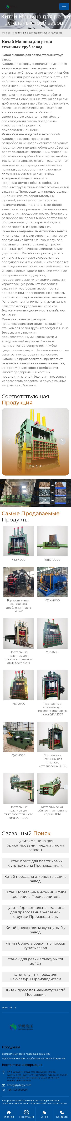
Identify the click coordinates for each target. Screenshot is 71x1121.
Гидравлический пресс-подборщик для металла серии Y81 (33, 1058)
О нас (44, 1114)
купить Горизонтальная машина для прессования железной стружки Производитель (35, 912)
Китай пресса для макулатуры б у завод (35, 930)
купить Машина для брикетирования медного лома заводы (35, 845)
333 (10, 1007)
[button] (62, 441)
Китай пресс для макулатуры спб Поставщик (35, 992)
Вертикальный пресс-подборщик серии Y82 (26, 1054)
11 (15, 1007)
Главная (6, 32)
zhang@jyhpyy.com (19, 1085)
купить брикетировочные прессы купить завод (35, 945)
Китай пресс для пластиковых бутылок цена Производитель (35, 863)
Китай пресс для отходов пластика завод (35, 879)
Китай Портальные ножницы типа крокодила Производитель (35, 894)
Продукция (26, 1114)
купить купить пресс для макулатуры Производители (35, 976)
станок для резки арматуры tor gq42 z (35, 961)
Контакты (62, 1114)
